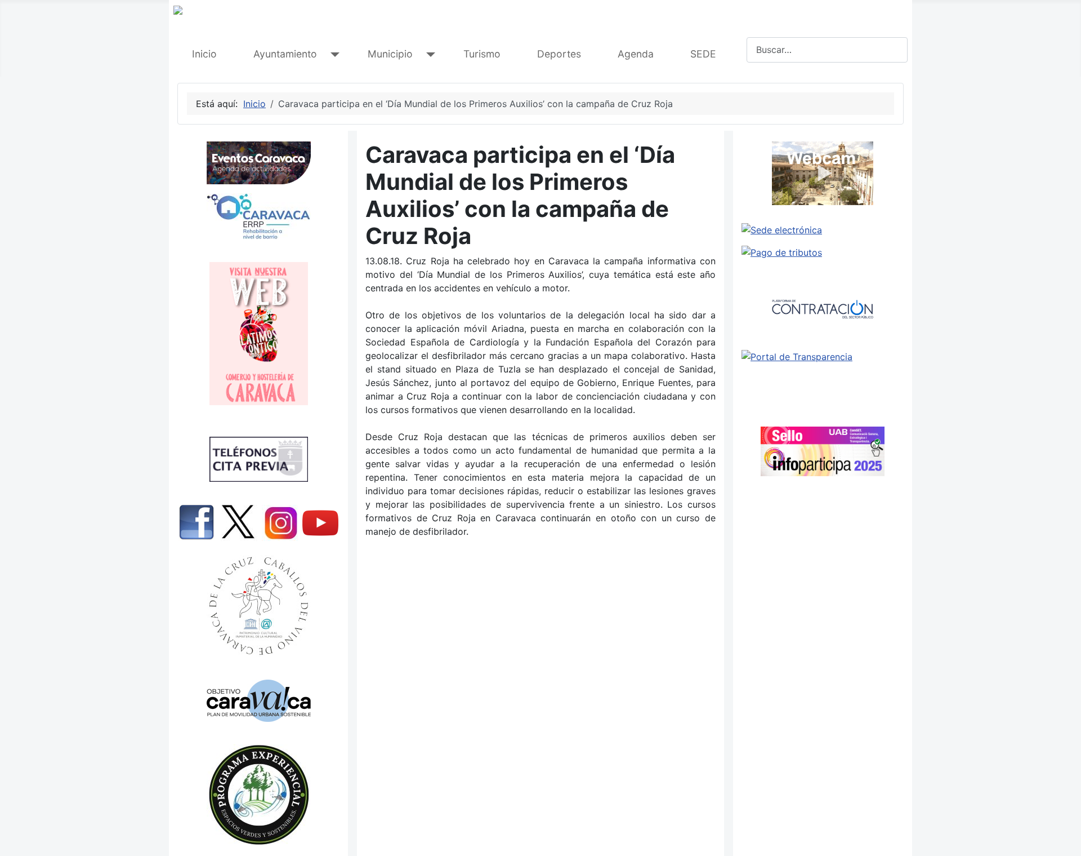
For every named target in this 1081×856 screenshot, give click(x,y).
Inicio (204, 54)
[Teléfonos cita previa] (258, 459)
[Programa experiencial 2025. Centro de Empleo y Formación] (258, 794)
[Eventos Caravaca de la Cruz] (258, 162)
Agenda (636, 54)
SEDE (703, 54)
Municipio (390, 54)
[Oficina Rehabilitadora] (258, 216)
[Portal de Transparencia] (822, 356)
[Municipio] (428, 54)
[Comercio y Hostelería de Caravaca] (258, 333)
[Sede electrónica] (822, 230)
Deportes (559, 54)
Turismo (482, 54)
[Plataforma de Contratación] (822, 309)
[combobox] (827, 50)
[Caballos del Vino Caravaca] (258, 606)
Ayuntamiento (285, 54)
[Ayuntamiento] (332, 54)
